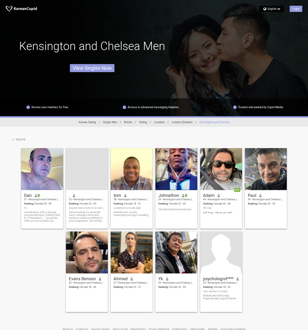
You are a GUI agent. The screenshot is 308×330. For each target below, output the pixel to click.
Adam (209, 195)
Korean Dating (87, 122)
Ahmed (121, 278)
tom (117, 195)
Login (295, 9)
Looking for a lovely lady (127, 207)
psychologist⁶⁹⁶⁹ (218, 278)
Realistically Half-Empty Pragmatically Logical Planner (219, 297)
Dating (143, 122)
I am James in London (215, 291)
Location (159, 122)
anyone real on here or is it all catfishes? (87, 207)
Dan (28, 195)
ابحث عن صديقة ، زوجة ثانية (217, 212)
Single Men (110, 122)
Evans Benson (82, 278)
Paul (252, 195)
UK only (207, 207)
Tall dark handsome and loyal (174, 209)
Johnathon (168, 195)
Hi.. (25, 207)
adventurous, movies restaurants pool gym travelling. (131, 213)
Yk (160, 278)
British (128, 122)
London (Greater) (182, 122)
